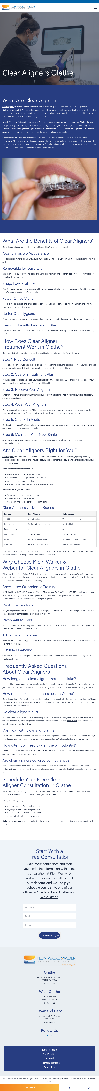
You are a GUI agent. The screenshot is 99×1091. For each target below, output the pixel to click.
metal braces (23, 113)
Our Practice (49, 1054)
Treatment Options (49, 1062)
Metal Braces (68, 514)
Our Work (49, 1058)
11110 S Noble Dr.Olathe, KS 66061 (49, 997)
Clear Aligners (34, 514)
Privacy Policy (46, 1079)
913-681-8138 (49, 1022)
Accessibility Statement (60, 1079)
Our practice (81, 577)
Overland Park (47, 892)
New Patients (49, 1049)
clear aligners (47, 122)
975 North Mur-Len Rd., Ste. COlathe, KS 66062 (49, 978)
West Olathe (51, 794)
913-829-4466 (17, 821)
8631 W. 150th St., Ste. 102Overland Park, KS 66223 (49, 1017)
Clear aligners (8, 106)
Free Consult (29, 1087)
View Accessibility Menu (78, 1079)
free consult (46, 551)
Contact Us (49, 1067)
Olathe (64, 892)
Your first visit (8, 365)
